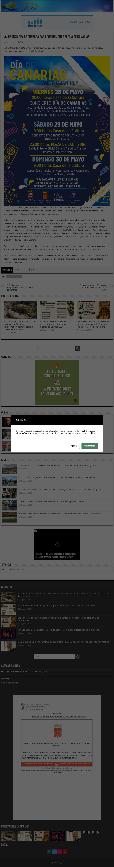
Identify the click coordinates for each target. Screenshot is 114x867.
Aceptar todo (89, 446)
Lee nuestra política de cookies (81, 433)
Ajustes (74, 446)
